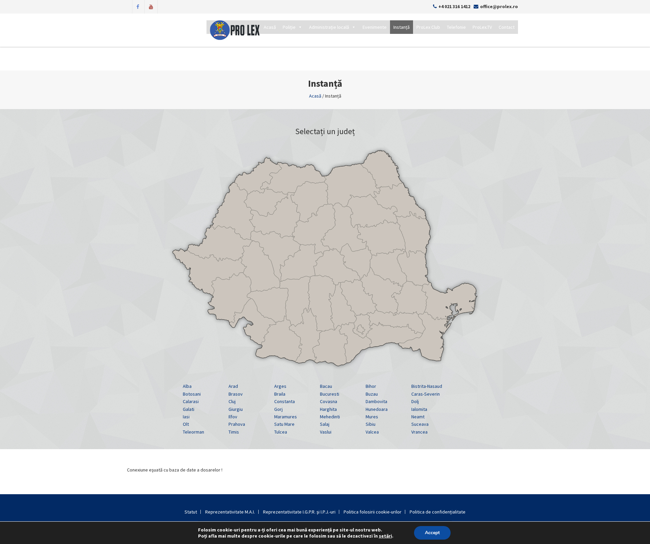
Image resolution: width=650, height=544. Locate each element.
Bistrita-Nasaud (426, 386)
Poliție (289, 27)
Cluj (232, 401)
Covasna (328, 401)
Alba (187, 386)
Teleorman (193, 432)
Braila (279, 394)
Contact (507, 27)
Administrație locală (329, 27)
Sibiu (370, 424)
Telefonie (456, 27)
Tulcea (280, 432)
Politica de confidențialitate (437, 512)
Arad (233, 386)
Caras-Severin (425, 394)
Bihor (371, 386)
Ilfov (233, 417)
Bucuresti (329, 394)
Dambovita (376, 401)
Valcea (372, 432)
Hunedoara (377, 409)
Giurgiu (236, 409)
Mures (372, 417)
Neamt (418, 417)
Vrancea (419, 432)
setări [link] (385, 536)
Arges (280, 386)
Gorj (278, 409)
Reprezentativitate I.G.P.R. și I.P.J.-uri (299, 512)
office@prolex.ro (499, 6)
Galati (188, 409)
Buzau (372, 394)
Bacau (326, 386)
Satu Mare (284, 424)
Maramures (285, 417)
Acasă (270, 27)
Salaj (324, 424)
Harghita (328, 409)
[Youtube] (151, 6)
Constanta (284, 401)
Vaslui (325, 432)
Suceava (420, 424)
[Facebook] (138, 6)
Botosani (192, 394)
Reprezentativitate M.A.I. (230, 512)
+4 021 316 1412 (454, 6)
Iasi (186, 417)
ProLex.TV (482, 27)
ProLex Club (428, 27)
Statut (191, 512)
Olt (186, 424)
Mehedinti (330, 417)
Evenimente (375, 27)
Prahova (237, 424)
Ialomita (419, 409)
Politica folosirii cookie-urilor (373, 512)
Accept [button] (432, 532)
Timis (234, 432)
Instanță (401, 27)
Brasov (236, 394)
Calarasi (191, 401)
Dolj (415, 401)
